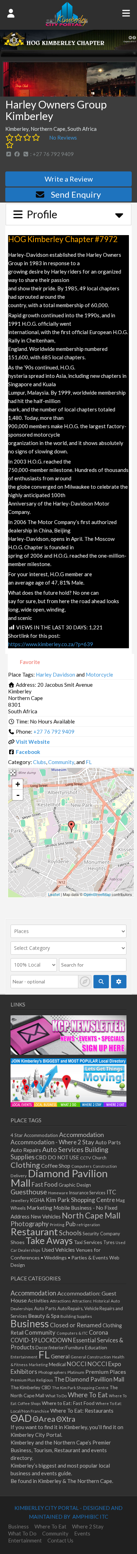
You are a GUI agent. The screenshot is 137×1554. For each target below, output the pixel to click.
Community (61, 762)
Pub (70, 1224)
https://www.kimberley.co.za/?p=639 (50, 644)
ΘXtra (65, 1419)
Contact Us (60, 1540)
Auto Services (63, 1149)
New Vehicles (46, 1217)
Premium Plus (23, 1380)
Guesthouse (29, 1192)
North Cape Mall (91, 1215)
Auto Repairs (26, 1150)
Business (30, 1323)
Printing (57, 1224)
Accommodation (81, 1134)
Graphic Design (75, 1185)
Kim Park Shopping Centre (80, 1199)
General (60, 1356)
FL (89, 762)
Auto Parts (108, 1142)
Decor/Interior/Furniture (59, 1347)
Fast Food (45, 1184)
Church (99, 1157)
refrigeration (88, 1224)
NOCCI (76, 1364)
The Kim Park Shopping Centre (80, 1387)
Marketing (39, 1207)
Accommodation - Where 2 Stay (52, 1142)
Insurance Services (87, 1192)
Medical (57, 1364)
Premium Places (105, 1371)
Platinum (75, 1372)
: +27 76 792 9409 (51, 154)
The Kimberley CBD (31, 1387)
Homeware (58, 1193)
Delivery (19, 1175)
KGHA (37, 1200)
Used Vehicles (58, 1249)
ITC (111, 1192)
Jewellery (20, 1200)
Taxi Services (88, 1242)
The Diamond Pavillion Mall (89, 1379)
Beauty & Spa (43, 1316)
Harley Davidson (55, 674)
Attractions (60, 1301)
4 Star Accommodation (34, 1135)
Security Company (101, 1233)
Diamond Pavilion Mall (59, 1178)
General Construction (91, 1357)
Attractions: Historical (91, 1301)
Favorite (29, 662)
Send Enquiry (76, 194)
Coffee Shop (55, 1166)
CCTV (85, 1157)
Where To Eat (88, 1395)
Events (82, 1533)
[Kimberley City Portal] (67, 24)
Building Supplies (76, 1316)
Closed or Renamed (76, 1325)
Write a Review (69, 179)
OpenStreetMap (97, 894)
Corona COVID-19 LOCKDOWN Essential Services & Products (67, 1339)
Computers (81, 1166)
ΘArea (44, 1419)
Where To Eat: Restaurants (81, 1410)
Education (96, 1347)
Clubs (39, 762)
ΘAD (21, 1418)
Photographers (52, 1372)
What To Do (56, 1395)
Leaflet (54, 894)
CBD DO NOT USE (57, 1157)
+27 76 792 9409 (53, 731)
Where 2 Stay (88, 1526)
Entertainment (24, 1357)
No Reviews (63, 137)
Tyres (109, 1242)
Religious (44, 1380)
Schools (70, 1233)
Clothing (25, 1165)
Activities (38, 1301)
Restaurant (34, 1231)
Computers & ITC (72, 1333)
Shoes (18, 1242)
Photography (30, 1224)
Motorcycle (99, 674)
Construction (105, 1166)
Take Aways (49, 1240)
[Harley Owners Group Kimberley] (71, 827)
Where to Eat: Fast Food (68, 1403)
